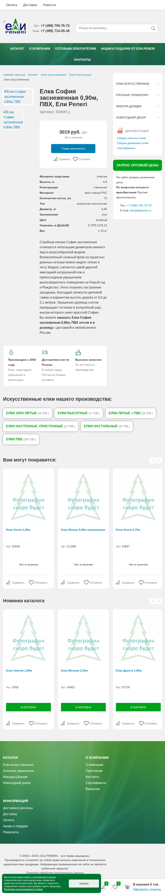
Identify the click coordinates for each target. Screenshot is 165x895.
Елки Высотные (79, 413)
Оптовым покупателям (75, 48)
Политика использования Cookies (23, 889)
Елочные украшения (132, 95)
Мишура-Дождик (128, 106)
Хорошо (84, 883)
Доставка (30, 5)
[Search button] (153, 28)
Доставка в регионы (18, 808)
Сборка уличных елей (131, 138)
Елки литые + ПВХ (131, 413)
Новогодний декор (131, 117)
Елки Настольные (107, 426)
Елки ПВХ (21, 439)
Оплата (11, 5)
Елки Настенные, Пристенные (40, 426)
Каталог (17, 48)
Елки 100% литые (27, 413)
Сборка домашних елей (132, 143)
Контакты (82, 59)
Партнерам (94, 770)
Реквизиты (11, 832)
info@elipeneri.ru (141, 210)
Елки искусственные (132, 83)
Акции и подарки (15, 826)
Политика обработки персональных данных (55, 872)
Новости (49, 5)
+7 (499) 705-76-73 (139, 205)
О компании (39, 48)
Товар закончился (73, 148)
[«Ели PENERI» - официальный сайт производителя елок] (15, 26)
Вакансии (93, 789)
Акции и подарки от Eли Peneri (128, 48)
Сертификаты (126, 148)
